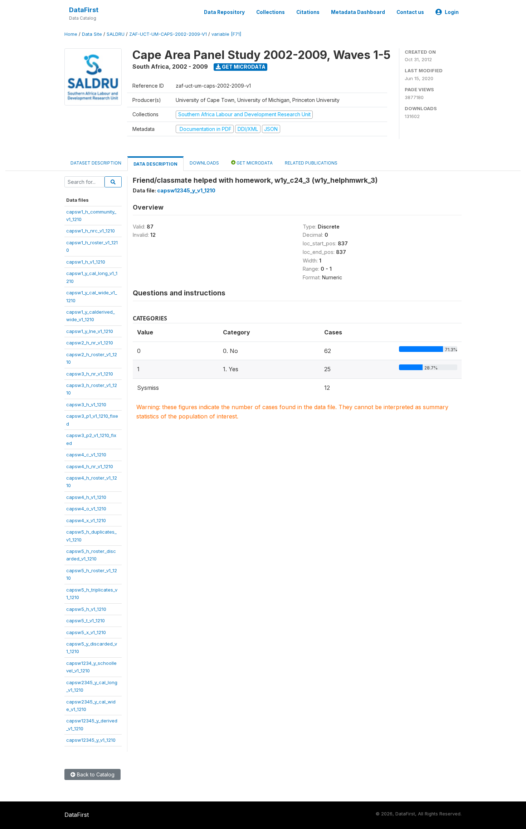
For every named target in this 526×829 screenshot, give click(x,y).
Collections (270, 12)
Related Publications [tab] (311, 163)
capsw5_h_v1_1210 (86, 609)
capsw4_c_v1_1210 (86, 454)
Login (452, 12)
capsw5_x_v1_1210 (86, 632)
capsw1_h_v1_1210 (85, 262)
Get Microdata (243, 67)
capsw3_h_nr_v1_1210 (89, 374)
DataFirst (83, 10)
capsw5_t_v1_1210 (85, 620)
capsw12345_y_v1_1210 (91, 740)
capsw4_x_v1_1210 (86, 520)
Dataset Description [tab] (95, 163)
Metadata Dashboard (358, 12)
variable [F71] (226, 34)
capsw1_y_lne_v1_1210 (89, 331)
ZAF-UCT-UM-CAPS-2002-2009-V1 (168, 34)
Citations (308, 12)
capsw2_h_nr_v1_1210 (89, 342)
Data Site (92, 34)
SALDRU (116, 34)
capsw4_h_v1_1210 (86, 497)
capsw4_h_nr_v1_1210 (89, 466)
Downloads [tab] (204, 163)
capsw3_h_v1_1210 (86, 404)
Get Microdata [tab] (254, 163)
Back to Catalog (95, 774)
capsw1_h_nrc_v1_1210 (90, 231)
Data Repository (224, 12)
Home (70, 34)
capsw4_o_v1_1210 (86, 508)
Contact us (410, 12)
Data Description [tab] (155, 164)
